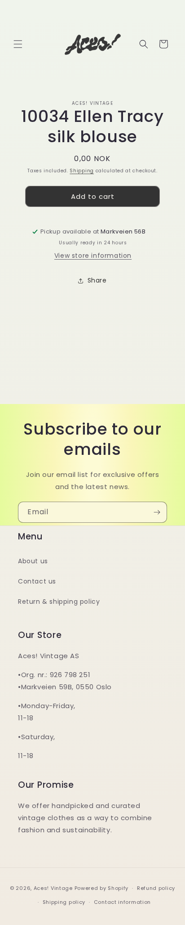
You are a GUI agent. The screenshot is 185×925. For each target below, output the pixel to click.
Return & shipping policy (59, 601)
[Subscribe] (157, 512)
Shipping (82, 170)
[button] (18, 44)
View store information (93, 255)
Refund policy (156, 888)
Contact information (122, 902)
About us (33, 561)
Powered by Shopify (102, 888)
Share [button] (97, 280)
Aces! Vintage (53, 888)
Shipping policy (64, 902)
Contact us (37, 581)
